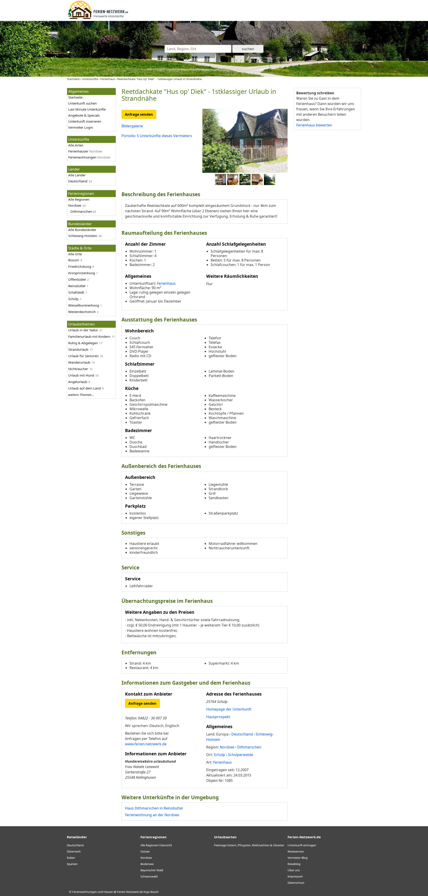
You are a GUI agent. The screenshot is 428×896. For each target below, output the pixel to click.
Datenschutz (296, 883)
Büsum (73, 260)
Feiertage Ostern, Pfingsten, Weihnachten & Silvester (249, 845)
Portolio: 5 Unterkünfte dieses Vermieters (156, 135)
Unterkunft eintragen (302, 845)
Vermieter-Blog (298, 858)
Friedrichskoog (79, 266)
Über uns (294, 870)
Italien (71, 858)
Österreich (74, 851)
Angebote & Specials (84, 115)
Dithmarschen (81, 211)
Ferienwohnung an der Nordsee (152, 814)
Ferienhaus (166, 283)
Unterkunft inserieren (84, 121)
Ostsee (145, 851)
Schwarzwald (149, 876)
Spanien (72, 864)
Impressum (295, 876)
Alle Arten (75, 145)
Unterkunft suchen (82, 103)
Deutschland (77, 181)
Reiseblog (294, 864)
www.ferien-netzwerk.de (146, 744)
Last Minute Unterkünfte (87, 109)
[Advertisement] (327, 203)
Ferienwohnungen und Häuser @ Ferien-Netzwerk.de (107, 892)
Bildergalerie (132, 126)
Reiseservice (296, 851)
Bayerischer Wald (151, 870)
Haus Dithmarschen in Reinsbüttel (154, 808)
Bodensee (147, 864)
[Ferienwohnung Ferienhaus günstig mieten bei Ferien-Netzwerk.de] (98, 18)
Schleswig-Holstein (82, 235)
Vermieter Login (80, 127)
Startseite (75, 97)
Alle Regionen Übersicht (156, 845)
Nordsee (74, 205)
